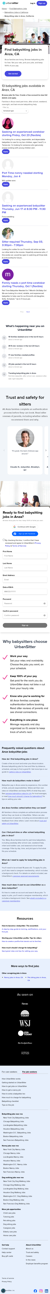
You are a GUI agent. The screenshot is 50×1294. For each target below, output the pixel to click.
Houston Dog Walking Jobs (14, 1192)
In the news (30, 1260)
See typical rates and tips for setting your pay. (20, 951)
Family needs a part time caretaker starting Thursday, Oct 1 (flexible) (23, 284)
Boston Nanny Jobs (11, 1168)
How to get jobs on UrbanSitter (14, 1086)
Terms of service (8, 1278)
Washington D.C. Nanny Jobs (15, 1164)
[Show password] (44, 603)
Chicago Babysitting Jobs (13, 1121)
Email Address (9, 575)
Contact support (8, 1249)
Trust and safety (32, 1252)
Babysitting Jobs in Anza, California (19, 16)
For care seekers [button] (9, 1072)
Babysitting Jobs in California (16, 12)
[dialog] (3, 1291)
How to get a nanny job (11, 1090)
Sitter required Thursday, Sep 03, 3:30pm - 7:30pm (22, 243)
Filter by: (6, 107)
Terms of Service (19, 546)
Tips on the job (8, 1105)
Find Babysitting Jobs (18, 8)
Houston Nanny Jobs (11, 1161)
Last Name (7, 563)
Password (7, 599)
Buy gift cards (7, 1256)
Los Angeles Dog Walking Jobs (15, 1189)
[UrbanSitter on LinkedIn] (46, 1291)
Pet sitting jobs (9, 1220)
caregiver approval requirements (26, 876)
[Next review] (45, 450)
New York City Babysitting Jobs (16, 1118)
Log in (32, 3)
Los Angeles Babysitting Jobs (15, 1125)
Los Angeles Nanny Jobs (13, 1157)
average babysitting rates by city (18, 793)
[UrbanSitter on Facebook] (35, 1291)
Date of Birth (8, 587)
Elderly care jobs (10, 1232)
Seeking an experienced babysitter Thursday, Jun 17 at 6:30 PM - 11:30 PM (24, 209)
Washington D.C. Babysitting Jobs (17, 1133)
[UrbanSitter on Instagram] (40, 1291)
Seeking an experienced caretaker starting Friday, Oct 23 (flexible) (23, 133)
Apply (5, 151)
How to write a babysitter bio (13, 1094)
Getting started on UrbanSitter (14, 1082)
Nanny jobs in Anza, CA (13, 977)
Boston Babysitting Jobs (13, 1136)
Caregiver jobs (9, 1228)
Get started (13, 74)
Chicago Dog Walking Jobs (14, 1185)
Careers (29, 1256)
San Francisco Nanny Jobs (14, 1172)
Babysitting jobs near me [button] (12, 1114)
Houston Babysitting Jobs (13, 1129)
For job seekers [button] (29, 1072)
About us (29, 1249)
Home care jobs (9, 1235)
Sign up (41, 3)
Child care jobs (9, 1213)
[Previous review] (4, 450)
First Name (7, 551)
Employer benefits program (37, 1263)
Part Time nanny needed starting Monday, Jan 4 (22, 174)
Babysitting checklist (10, 1101)
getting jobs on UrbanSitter (20, 772)
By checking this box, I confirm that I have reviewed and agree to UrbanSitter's (23, 543)
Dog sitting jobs (9, 1224)
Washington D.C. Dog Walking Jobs (17, 1196)
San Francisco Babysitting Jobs (15, 1140)
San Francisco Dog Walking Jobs (16, 1204)
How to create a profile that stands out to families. (21, 941)
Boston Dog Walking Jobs (13, 1200)
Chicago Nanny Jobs (11, 1153)
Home (4, 8)
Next (28, 312)
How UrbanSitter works (11, 1079)
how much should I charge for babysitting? (25, 796)
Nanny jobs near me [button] (10, 1146)
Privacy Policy (7, 1282)
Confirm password (10, 611)
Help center (6, 1252)
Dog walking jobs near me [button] (13, 1177)
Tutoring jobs (8, 1217)
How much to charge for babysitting (16, 1097)
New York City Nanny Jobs (14, 1149)
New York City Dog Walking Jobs (16, 1181)
